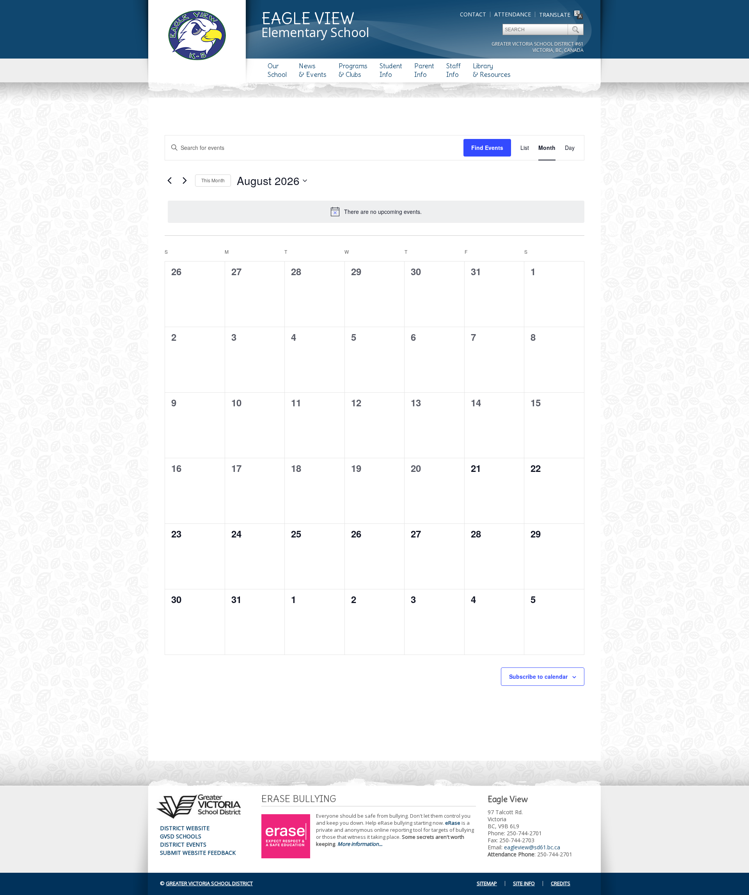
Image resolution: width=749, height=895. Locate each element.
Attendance (512, 14)
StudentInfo (391, 70)
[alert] (376, 211)
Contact (473, 14)
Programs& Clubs (353, 70)
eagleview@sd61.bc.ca (532, 847)
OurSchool (277, 70)
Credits (560, 883)
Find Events (487, 147)
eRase (452, 822)
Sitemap (487, 883)
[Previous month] (169, 180)
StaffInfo (453, 70)
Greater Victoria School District (209, 883)
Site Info (524, 883)
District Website (184, 828)
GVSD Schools (180, 836)
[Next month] (184, 180)
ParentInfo (424, 70)
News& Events (313, 70)
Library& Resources (492, 70)
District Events (183, 844)
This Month (213, 180)
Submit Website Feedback (198, 852)
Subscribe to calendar (538, 676)
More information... (359, 843)
